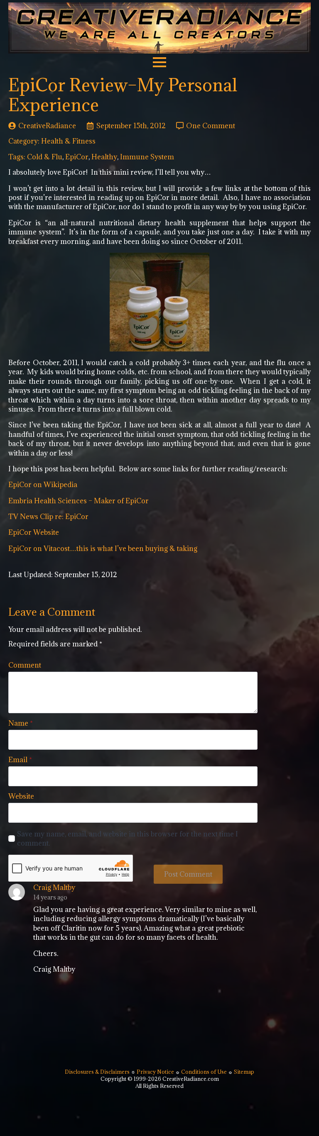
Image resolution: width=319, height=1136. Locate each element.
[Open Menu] (159, 62)
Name (20, 723)
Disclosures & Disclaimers (98, 1071)
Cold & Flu (44, 156)
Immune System (147, 156)
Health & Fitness (68, 141)
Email (20, 759)
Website (21, 796)
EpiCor (76, 156)
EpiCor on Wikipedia (42, 484)
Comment (24, 665)
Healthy (104, 156)
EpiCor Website (33, 532)
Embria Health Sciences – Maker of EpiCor (78, 500)
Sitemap (244, 1071)
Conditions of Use (204, 1071)
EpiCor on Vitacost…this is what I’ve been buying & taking (102, 548)
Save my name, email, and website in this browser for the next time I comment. (127, 838)
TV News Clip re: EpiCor (48, 516)
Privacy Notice (156, 1071)
